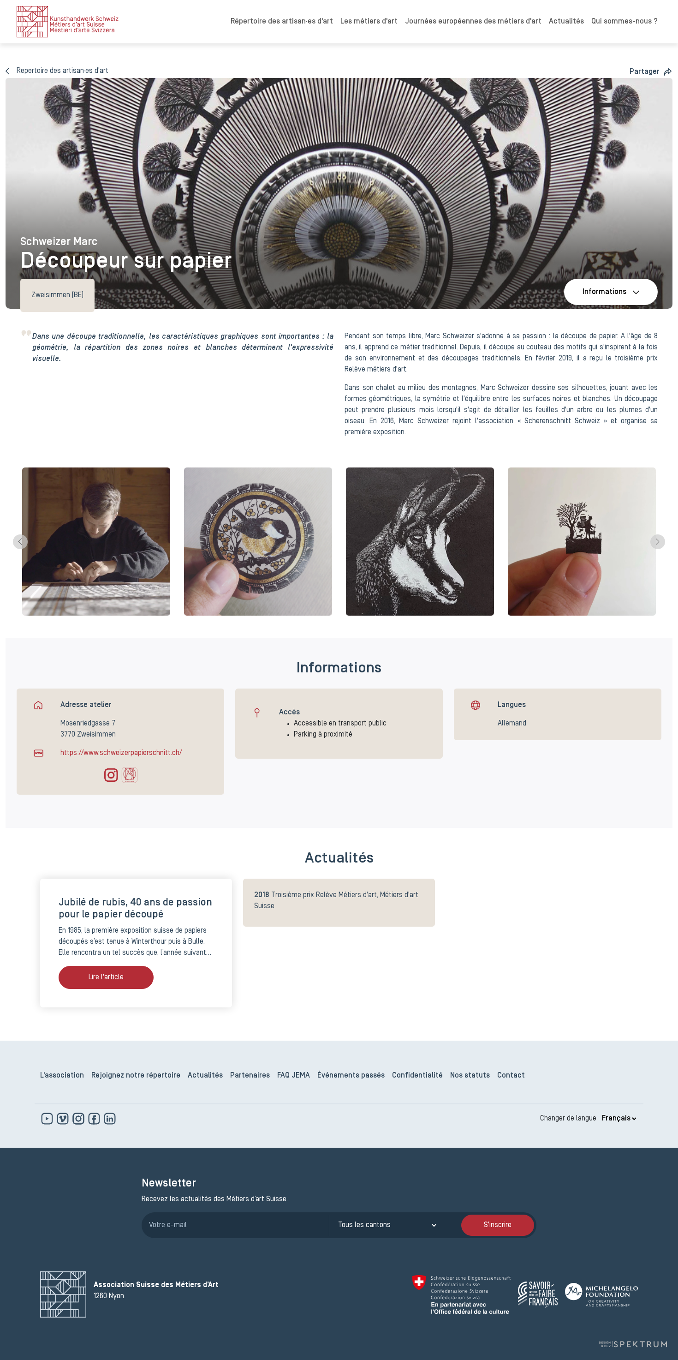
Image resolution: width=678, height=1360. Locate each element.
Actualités (566, 21)
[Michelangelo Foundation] (601, 1294)
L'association (62, 1075)
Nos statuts (470, 1075)
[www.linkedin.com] (110, 1118)
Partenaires (250, 1075)
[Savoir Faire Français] (538, 1295)
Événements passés (351, 1075)
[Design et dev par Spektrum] (633, 1344)
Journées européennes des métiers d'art (473, 21)
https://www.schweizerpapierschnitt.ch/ (121, 753)
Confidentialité (417, 1075)
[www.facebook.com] (95, 1118)
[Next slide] (657, 541)
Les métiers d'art (369, 21)
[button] (651, 72)
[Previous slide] (20, 541)
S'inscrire (497, 1225)
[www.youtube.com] (48, 1118)
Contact (511, 1075)
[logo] (68, 22)
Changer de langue (568, 1118)
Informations (604, 292)
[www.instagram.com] (79, 1118)
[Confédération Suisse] (461, 1294)
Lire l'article (106, 977)
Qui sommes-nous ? (624, 21)
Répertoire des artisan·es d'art (282, 21)
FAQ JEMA (293, 1075)
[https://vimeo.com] (63, 1118)
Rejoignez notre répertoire (135, 1075)
